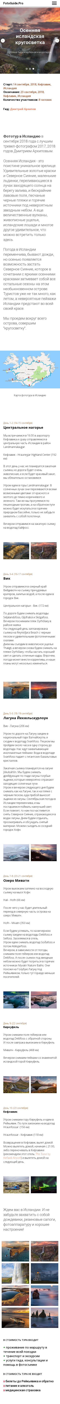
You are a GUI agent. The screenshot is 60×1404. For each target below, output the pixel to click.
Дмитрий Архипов (23, 109)
